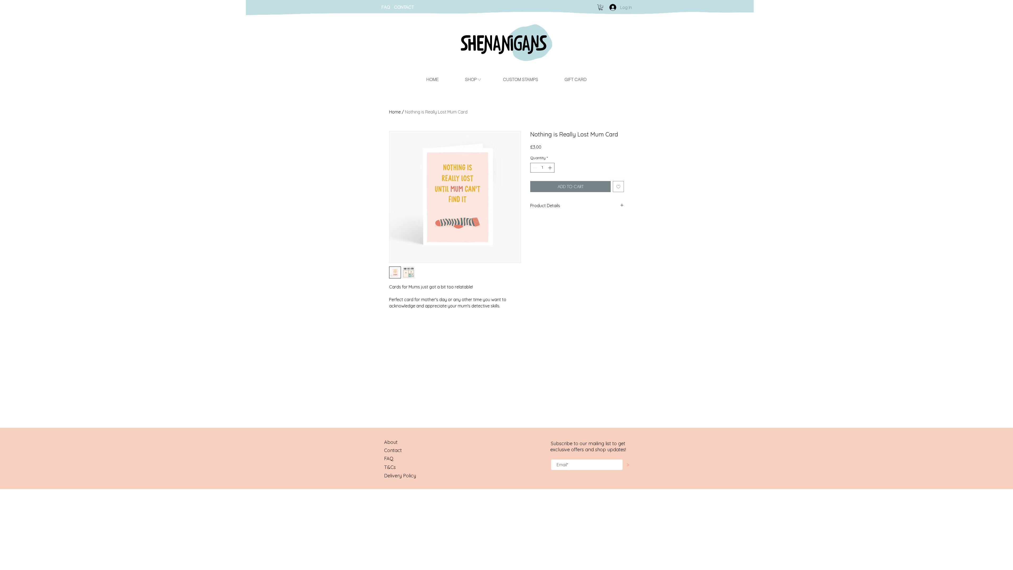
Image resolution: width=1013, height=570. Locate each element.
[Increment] (550, 167)
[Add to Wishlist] (618, 186)
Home (395, 112)
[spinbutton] (542, 167)
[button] (600, 7)
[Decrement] (534, 167)
